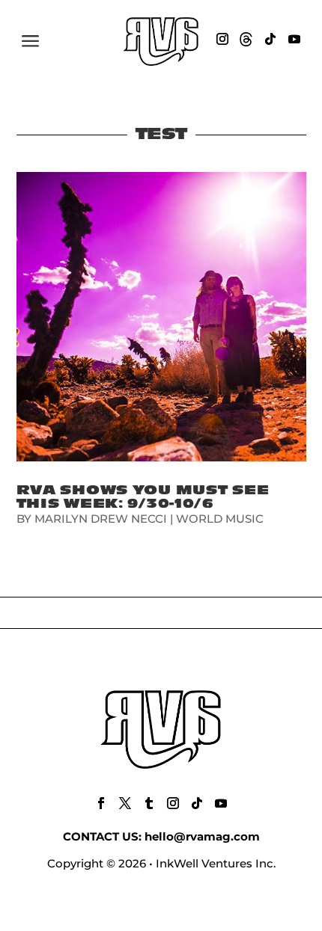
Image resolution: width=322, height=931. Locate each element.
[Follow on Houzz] (246, 39)
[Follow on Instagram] (222, 39)
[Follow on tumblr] (149, 803)
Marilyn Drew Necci (100, 518)
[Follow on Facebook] (101, 803)
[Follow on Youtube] (294, 39)
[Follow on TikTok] (270, 39)
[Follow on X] (125, 803)
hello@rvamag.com (202, 836)
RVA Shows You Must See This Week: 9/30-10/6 (143, 496)
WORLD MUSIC (220, 518)
